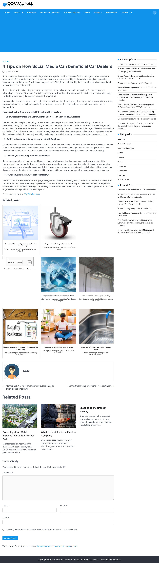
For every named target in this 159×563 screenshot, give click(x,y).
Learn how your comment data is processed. (57, 546)
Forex (120, 161)
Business (31, 12)
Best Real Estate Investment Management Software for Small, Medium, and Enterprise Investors (135, 97)
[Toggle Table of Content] (28, 262)
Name (6, 505)
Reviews (5, 62)
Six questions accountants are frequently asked (137, 119)
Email (63, 505)
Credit (87, 12)
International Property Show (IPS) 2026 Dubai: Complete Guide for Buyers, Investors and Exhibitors (136, 126)
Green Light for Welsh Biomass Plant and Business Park (18, 436)
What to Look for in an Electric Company (58, 434)
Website (6, 517)
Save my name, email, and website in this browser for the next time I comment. (42, 529)
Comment (7, 472)
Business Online (72, 12)
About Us (18, 12)
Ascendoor (93, 559)
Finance (98, 12)
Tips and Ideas (124, 179)
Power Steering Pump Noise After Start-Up (135, 83)
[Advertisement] (79, 34)
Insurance (122, 166)
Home (7, 12)
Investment (111, 12)
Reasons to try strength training (93, 409)
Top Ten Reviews (32, 194)
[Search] (155, 13)
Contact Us (126, 12)
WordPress (116, 559)
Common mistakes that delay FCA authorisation (137, 64)
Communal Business (63, 559)
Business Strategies (50, 12)
